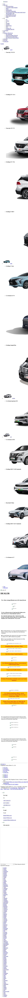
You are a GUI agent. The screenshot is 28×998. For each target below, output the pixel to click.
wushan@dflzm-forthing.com (9, 820)
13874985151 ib (6, 805)
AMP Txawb (6, 789)
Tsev (4, 586)
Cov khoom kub (13, 787)
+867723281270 (8, 784)
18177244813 (15, 784)
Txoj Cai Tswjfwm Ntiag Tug (16, 789)
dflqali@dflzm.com (10, 781)
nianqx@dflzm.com (19, 781)
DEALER (5, 587)
